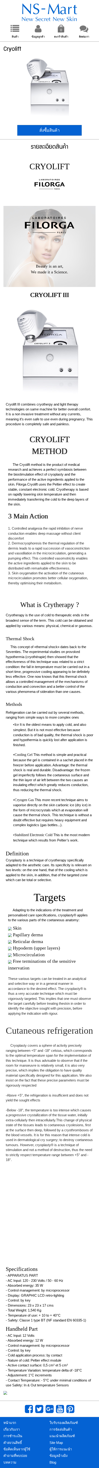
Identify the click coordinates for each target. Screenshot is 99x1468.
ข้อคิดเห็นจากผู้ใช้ (16, 1449)
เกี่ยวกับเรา (11, 1429)
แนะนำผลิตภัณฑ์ (62, 1436)
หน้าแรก (9, 1423)
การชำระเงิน (12, 1436)
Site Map (56, 1443)
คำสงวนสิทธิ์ (12, 1443)
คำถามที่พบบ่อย (15, 1456)
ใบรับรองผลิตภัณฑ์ (64, 1423)
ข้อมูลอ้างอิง (58, 1456)
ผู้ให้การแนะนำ (61, 1449)
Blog (53, 1462)
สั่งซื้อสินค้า (49, 130)
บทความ (9, 1462)
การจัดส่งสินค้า (61, 1429)
